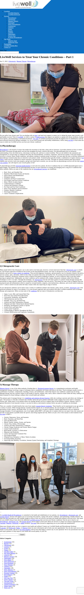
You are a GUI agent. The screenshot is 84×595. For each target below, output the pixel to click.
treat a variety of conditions (21, 273)
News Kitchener (8, 563)
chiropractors (38, 279)
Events (6, 548)
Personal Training (9, 573)
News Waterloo (8, 565)
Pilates (10, 29)
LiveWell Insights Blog (11, 45)
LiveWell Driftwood (14, 14)
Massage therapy (5, 388)
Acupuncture (12, 26)
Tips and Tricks (8, 581)
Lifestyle (6, 555)
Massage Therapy (13, 21)
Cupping (10, 32)
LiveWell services (35, 520)
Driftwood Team (13, 42)
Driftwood (15, 523)
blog (7, 518)
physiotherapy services (40, 169)
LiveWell (20, 137)
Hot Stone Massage (9, 553)
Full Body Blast (8, 551)
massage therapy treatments (44, 406)
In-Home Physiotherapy (15, 37)
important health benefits (23, 166)
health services (40, 137)
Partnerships (7, 44)
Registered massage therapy (46, 388)
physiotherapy (64, 515)
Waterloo (8, 523)
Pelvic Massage (8, 570)
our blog (70, 140)
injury (36, 135)
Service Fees (11, 36)
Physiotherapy (12, 18)
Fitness (6, 550)
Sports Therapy (8, 579)
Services (6, 16)
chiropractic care (74, 287)
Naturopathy (11, 34)
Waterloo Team (12, 41)
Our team (35, 138)
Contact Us (7, 47)
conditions (34, 291)
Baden (22, 523)
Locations (7, 11)
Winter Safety (8, 586)
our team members (25, 529)
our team (2, 414)
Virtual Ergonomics (9, 584)
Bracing (10, 31)
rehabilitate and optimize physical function (37, 398)
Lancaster (2, 523)
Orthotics (11, 27)
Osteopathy (11, 23)
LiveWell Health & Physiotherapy (12, 515)
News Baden (7, 560)
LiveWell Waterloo (13, 13)
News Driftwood (9, 561)
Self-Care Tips (8, 578)
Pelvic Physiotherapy (14, 24)
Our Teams (7, 39)
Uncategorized (8, 583)
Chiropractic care (71, 270)
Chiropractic (11, 19)
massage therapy (4, 516)
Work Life (7, 588)
